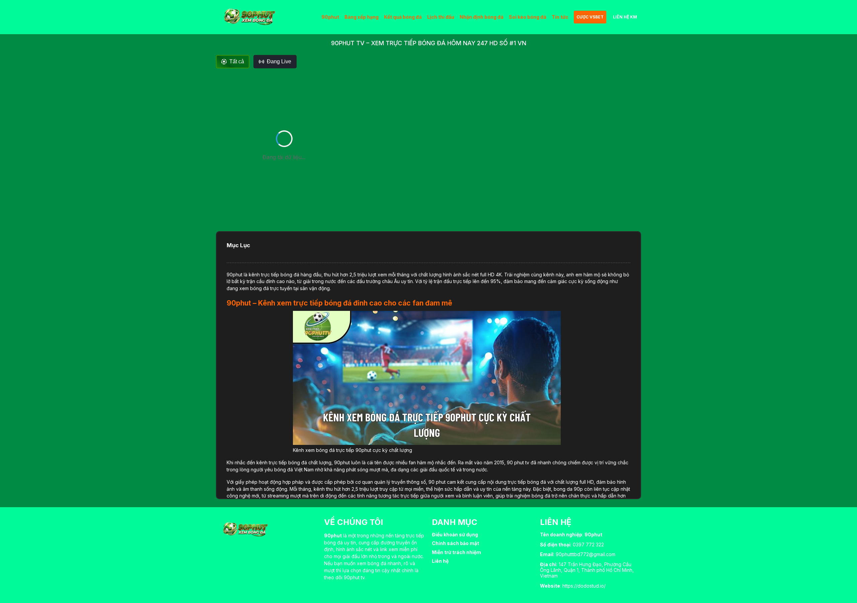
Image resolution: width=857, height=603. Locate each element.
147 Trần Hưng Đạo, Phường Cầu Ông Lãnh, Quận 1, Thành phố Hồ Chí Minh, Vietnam (587, 570)
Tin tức (560, 17)
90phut (330, 17)
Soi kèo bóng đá (527, 17)
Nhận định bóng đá (481, 17)
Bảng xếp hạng (361, 17)
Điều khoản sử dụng (455, 534)
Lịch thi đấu (440, 17)
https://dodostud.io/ (584, 586)
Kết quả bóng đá (403, 17)
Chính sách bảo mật (455, 543)
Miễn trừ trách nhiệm (456, 552)
